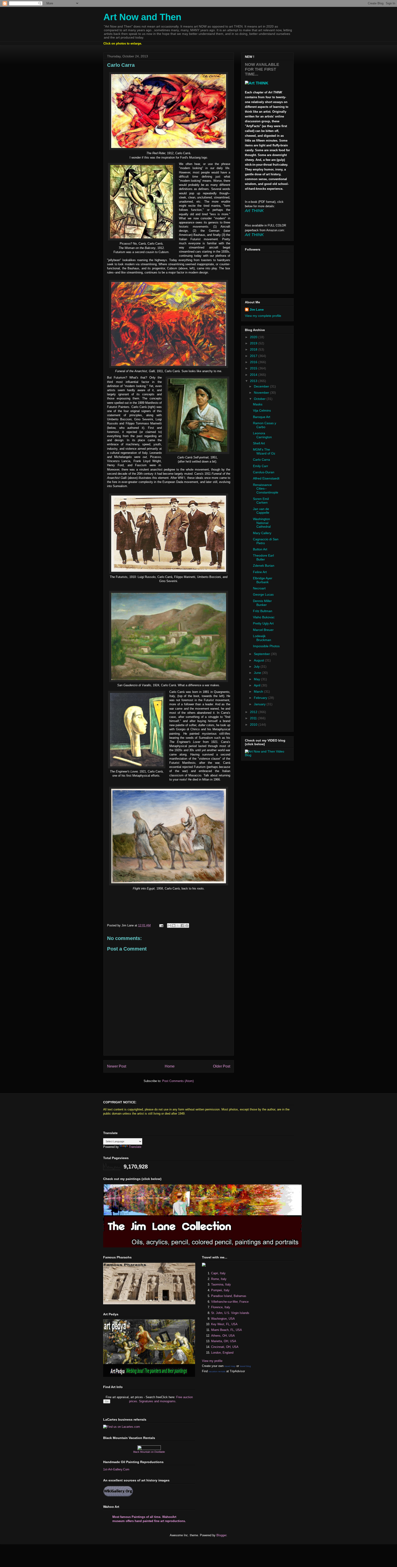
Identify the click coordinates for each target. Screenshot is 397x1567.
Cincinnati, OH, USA (224, 1347)
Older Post (221, 1066)
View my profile (212, 1361)
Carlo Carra (261, 459)
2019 (254, 343)
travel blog (245, 1366)
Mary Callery (262, 533)
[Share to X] (178, 925)
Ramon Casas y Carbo (264, 425)
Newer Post (116, 1066)
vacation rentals (217, 1371)
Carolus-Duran (263, 472)
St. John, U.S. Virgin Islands (230, 1313)
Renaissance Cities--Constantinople (265, 488)
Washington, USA (223, 1318)
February (261, 698)
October (260, 399)
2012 (254, 712)
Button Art (260, 549)
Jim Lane (257, 309)
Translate (135, 1147)
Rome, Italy (219, 1279)
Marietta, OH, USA (223, 1341)
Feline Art (260, 572)
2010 (254, 724)
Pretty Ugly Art (263, 623)
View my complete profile (263, 316)
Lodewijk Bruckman (262, 638)
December (262, 386)
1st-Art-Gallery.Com (116, 1469)
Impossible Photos (266, 646)
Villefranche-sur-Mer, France (230, 1301)
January (260, 704)
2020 (254, 337)
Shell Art (259, 443)
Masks (257, 404)
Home (170, 1066)
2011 (254, 718)
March (259, 691)
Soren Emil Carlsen (261, 501)
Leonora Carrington (262, 435)
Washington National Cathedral (262, 523)
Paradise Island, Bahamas (228, 1296)
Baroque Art (261, 417)
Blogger (221, 1535)
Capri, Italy (218, 1273)
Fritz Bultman (262, 611)
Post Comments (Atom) (178, 1081)
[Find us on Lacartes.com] (121, 1426)
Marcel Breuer (263, 630)
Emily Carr (260, 466)
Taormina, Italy (221, 1284)
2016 (254, 362)
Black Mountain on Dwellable (149, 1451)
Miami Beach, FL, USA (226, 1330)
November (262, 392)
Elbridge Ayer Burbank (262, 580)
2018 (254, 349)
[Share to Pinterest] (186, 925)
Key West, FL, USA (224, 1324)
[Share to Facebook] (182, 925)
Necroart (259, 588)
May (257, 679)
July (257, 666)
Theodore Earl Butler (263, 557)
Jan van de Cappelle (261, 511)
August (259, 660)
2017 (254, 356)
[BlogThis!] (173, 925)
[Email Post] (161, 925)
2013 (254, 381)
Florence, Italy (220, 1307)
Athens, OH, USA (223, 1335)
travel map (229, 1366)
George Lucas (263, 594)
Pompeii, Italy (220, 1290)
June (258, 673)
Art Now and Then (142, 17)
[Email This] (169, 925)
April (257, 685)
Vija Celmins (262, 410)
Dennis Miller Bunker (262, 603)
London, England (222, 1352)
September (262, 654)
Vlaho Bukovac (264, 617)
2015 (254, 368)
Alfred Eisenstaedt (266, 478)
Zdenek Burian (263, 565)
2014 (254, 374)
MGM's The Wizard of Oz (264, 451)
